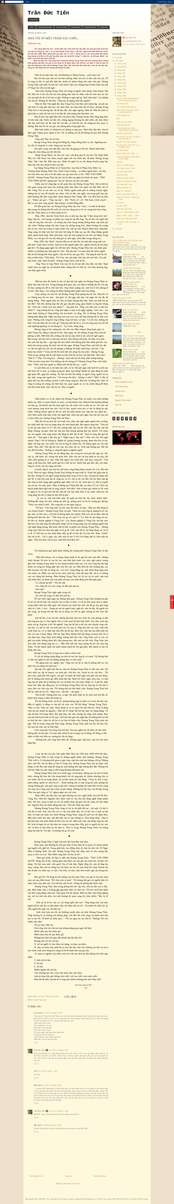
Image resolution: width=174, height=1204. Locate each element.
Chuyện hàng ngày (45, 27)
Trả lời (36, 1043)
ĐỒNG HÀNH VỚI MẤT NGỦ (123, 363)
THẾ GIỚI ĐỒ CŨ (123, 125)
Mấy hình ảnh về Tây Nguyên (134, 336)
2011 (117, 61)
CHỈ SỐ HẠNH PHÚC (124, 172)
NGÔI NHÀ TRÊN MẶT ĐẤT (127, 219)
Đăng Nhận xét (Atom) (71, 1184)
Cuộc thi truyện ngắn (124, 122)
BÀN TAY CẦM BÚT (124, 191)
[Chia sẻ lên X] (70, 996)
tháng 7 (120, 76)
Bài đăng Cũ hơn (100, 1176)
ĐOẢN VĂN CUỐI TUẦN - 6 (127, 194)
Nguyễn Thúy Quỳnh (123, 400)
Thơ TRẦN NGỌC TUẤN (126, 168)
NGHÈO (120, 162)
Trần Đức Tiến (48, 13)
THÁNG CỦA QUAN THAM (127, 181)
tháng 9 (120, 70)
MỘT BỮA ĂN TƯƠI (124, 209)
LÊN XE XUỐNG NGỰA (126, 165)
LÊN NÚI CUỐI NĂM (124, 133)
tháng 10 (120, 67)
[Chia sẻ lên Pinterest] (75, 996)
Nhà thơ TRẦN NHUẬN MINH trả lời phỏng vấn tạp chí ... (128, 100)
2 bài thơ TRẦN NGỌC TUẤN (127, 212)
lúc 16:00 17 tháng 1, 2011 (58, 1111)
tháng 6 (120, 80)
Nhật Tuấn (119, 396)
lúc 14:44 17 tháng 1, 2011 (47, 1071)
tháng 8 (120, 73)
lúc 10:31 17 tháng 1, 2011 (52, 1013)
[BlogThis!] (67, 996)
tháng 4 (120, 86)
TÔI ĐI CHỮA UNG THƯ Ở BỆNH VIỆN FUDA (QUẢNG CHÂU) (127, 242)
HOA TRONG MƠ (123, 115)
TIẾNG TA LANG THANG (121, 298)
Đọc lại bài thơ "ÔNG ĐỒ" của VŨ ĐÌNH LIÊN (128, 146)
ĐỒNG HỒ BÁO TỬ (124, 188)
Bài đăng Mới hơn (36, 1176)
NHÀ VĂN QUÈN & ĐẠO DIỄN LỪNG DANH (128, 158)
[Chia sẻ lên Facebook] (72, 996)
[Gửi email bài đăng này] (65, 996)
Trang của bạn (61, 27)
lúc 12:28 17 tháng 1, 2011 (58, 1050)
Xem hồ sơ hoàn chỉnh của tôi (134, 44)
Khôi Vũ (118, 405)
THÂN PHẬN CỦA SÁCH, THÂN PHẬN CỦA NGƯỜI (127, 129)
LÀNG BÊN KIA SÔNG (131, 324)
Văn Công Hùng (121, 386)
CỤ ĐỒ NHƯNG (122, 150)
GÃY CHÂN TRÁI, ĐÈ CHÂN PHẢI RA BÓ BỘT (127, 111)
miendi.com (120, 391)
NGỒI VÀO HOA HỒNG (125, 178)
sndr (129, 1199)
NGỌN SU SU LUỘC (130, 350)
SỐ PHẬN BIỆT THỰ (124, 185)
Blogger (145, 1199)
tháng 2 (120, 93)
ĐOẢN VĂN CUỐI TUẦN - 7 (127, 154)
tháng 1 (120, 96)
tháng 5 (120, 83)
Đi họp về (120, 203)
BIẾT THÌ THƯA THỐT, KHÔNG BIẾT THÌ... (131, 283)
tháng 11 (120, 64)
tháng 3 (120, 89)
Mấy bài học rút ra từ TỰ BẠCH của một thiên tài (128, 138)
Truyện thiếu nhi (90, 27)
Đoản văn (104, 27)
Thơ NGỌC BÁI (122, 104)
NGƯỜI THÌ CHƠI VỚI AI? (127, 142)
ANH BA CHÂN (122, 175)
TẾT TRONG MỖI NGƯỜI (126, 107)
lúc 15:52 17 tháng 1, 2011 (52, 1085)
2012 (117, 58)
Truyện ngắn (75, 27)
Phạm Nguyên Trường (124, 382)
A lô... (32, 27)
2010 (117, 229)
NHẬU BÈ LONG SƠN (131, 254)
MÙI (118, 119)
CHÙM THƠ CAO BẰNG (132, 268)
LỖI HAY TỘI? (122, 206)
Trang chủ (33, 20)
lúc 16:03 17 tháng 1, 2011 (52, 1125)
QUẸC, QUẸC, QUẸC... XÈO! (128, 216)
